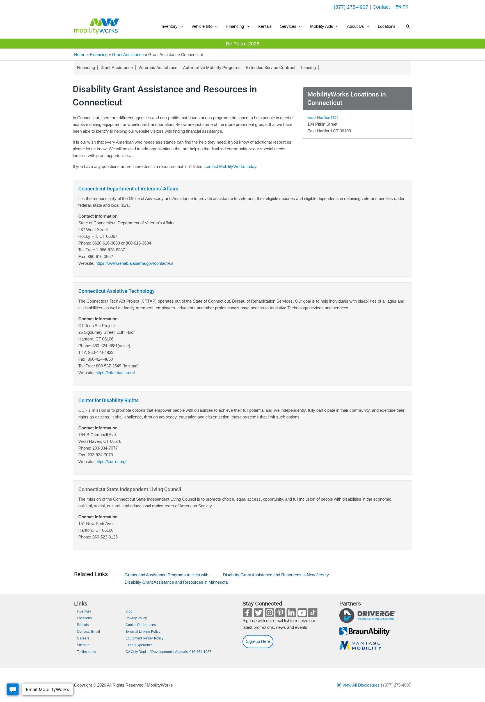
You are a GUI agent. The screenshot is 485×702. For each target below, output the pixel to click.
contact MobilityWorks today (230, 166)
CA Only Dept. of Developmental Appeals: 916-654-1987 (168, 652)
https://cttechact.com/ (114, 372)
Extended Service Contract (271, 67)
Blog (128, 611)
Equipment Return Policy (144, 638)
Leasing (308, 67)
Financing (98, 54)
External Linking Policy (142, 632)
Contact (381, 7)
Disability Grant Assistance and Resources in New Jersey (276, 574)
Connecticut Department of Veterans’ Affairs (128, 189)
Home (79, 54)
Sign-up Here (258, 641)
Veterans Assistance (157, 67)
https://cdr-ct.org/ (110, 461)
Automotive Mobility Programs (212, 67)
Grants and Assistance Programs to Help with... (168, 574)
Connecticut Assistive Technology (116, 291)
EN (398, 6)
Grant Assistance (128, 54)
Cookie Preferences (140, 625)
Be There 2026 (242, 44)
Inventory (84, 611)
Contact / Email (88, 632)
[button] (171, 26)
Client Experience (139, 645)
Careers (83, 638)
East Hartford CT (322, 117)
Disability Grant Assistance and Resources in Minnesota (176, 582)
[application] (180, 26)
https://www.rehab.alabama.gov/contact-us (134, 263)
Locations (84, 618)
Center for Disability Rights (108, 400)
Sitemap (83, 645)
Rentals (83, 625)
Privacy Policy (136, 618)
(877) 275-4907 (351, 7)
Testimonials (86, 652)
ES (405, 6)
